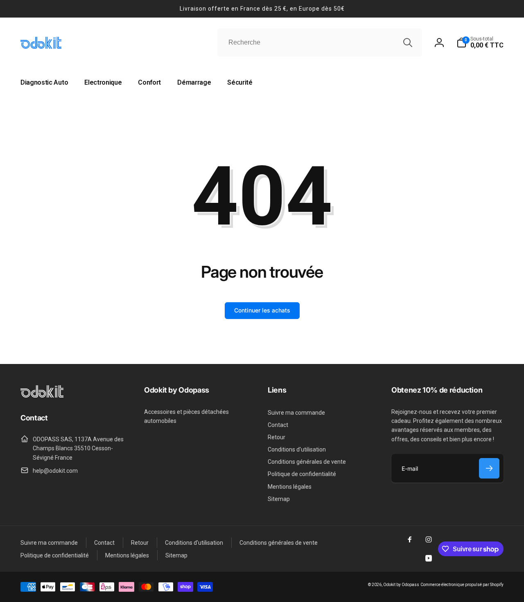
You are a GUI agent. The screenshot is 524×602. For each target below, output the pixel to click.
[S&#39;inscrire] (489, 468)
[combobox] (319, 42)
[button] (480, 42)
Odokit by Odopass (401, 584)
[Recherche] (408, 42)
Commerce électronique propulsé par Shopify (462, 584)
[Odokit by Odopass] (41, 395)
